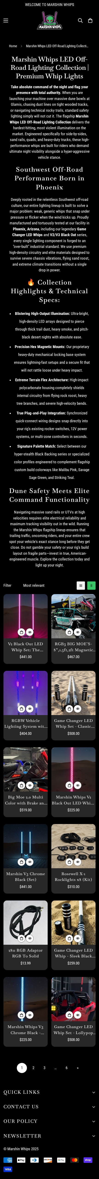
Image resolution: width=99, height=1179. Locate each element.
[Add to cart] (69, 862)
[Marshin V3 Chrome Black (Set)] (25, 846)
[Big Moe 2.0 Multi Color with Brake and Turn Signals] (25, 769)
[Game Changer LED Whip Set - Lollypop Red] (73, 999)
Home (13, 46)
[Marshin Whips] (49, 20)
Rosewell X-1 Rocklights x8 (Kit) (73, 876)
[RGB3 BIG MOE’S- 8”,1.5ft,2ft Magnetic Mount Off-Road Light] (73, 616)
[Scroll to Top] (90, 1154)
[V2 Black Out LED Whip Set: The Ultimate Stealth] (25, 616)
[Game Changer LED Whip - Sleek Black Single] (73, 922)
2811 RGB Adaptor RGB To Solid (26, 953)
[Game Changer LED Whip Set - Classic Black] (73, 693)
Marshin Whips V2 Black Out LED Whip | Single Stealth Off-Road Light (73, 800)
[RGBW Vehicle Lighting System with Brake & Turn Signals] (25, 693)
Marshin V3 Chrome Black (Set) (25, 876)
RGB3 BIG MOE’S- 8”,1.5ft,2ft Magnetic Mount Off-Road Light (74, 647)
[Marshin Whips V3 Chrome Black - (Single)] (25, 999)
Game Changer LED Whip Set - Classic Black (73, 724)
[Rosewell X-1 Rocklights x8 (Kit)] (73, 846)
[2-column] (91, 585)
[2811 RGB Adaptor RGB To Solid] (25, 922)
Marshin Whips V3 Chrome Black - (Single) (26, 1030)
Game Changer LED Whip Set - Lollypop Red (73, 1030)
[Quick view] (30, 632)
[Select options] (21, 632)
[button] (90, 20)
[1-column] (81, 585)
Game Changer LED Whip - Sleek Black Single (73, 953)
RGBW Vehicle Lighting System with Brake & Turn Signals (25, 724)
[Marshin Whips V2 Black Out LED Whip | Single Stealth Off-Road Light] (73, 769)
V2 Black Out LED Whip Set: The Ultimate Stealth (25, 647)
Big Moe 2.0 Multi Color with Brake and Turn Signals (25, 800)
